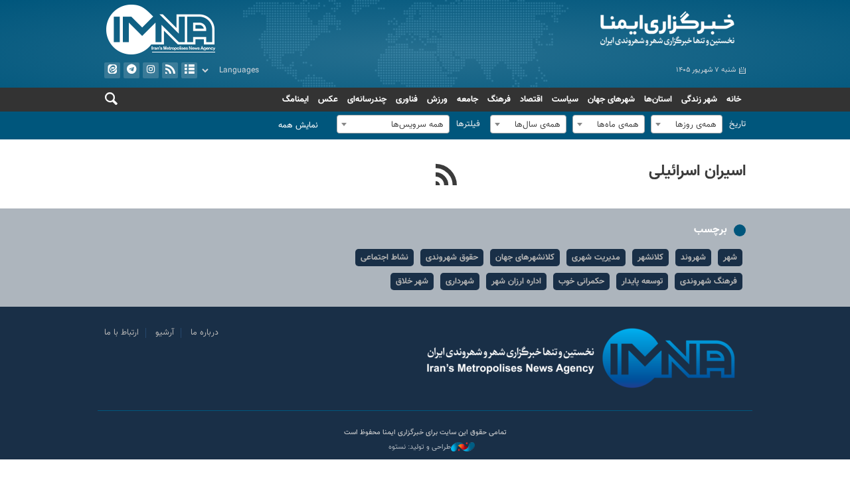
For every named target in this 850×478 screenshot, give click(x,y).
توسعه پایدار (642, 281)
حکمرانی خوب (581, 281)
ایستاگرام (151, 70)
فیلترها (468, 124)
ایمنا (589, 29)
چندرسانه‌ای (366, 99)
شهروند (693, 257)
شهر (730, 257)
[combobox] (686, 124)
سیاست (565, 99)
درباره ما (204, 332)
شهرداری (460, 281)
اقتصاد (531, 99)
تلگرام (131, 70)
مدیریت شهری (596, 257)
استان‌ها (658, 99)
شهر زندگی (699, 99)
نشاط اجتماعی (384, 257)
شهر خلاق (412, 281)
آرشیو (189, 70)
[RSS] (447, 176)
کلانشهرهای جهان (524, 257)
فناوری (407, 99)
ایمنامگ (295, 99)
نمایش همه (298, 125)
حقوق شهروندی (452, 257)
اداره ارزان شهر (516, 281)
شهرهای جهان (611, 99)
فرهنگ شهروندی (708, 281)
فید (170, 70)
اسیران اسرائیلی (697, 171)
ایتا (112, 70)
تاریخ (737, 124)
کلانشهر (650, 257)
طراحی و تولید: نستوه (419, 447)
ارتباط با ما (121, 332)
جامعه (467, 99)
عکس (328, 99)
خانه (733, 99)
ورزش (437, 99)
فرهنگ (499, 99)
